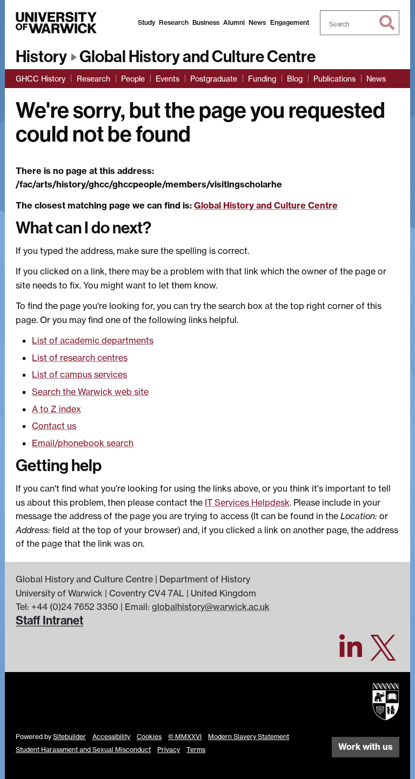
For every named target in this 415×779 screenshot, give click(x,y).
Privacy (168, 750)
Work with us (365, 746)
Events (167, 78)
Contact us (54, 425)
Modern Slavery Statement (248, 737)
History (41, 56)
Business (205, 22)
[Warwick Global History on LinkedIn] (350, 653)
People (133, 78)
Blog (295, 78)
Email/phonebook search (82, 443)
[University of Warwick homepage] (56, 22)
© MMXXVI (185, 737)
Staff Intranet (49, 621)
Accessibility (111, 737)
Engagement (289, 22)
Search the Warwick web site (90, 391)
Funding (262, 78)
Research (174, 22)
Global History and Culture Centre (197, 56)
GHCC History (40, 78)
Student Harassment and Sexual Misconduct (83, 750)
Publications (334, 78)
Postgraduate (213, 78)
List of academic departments (92, 340)
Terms (195, 750)
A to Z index (56, 409)
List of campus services (79, 374)
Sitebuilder (69, 737)
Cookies (149, 737)
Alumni (234, 22)
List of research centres (80, 357)
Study (146, 22)
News (257, 22)
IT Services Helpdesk (247, 502)
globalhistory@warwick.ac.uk (211, 606)
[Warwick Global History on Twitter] (383, 653)
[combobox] (360, 22)
